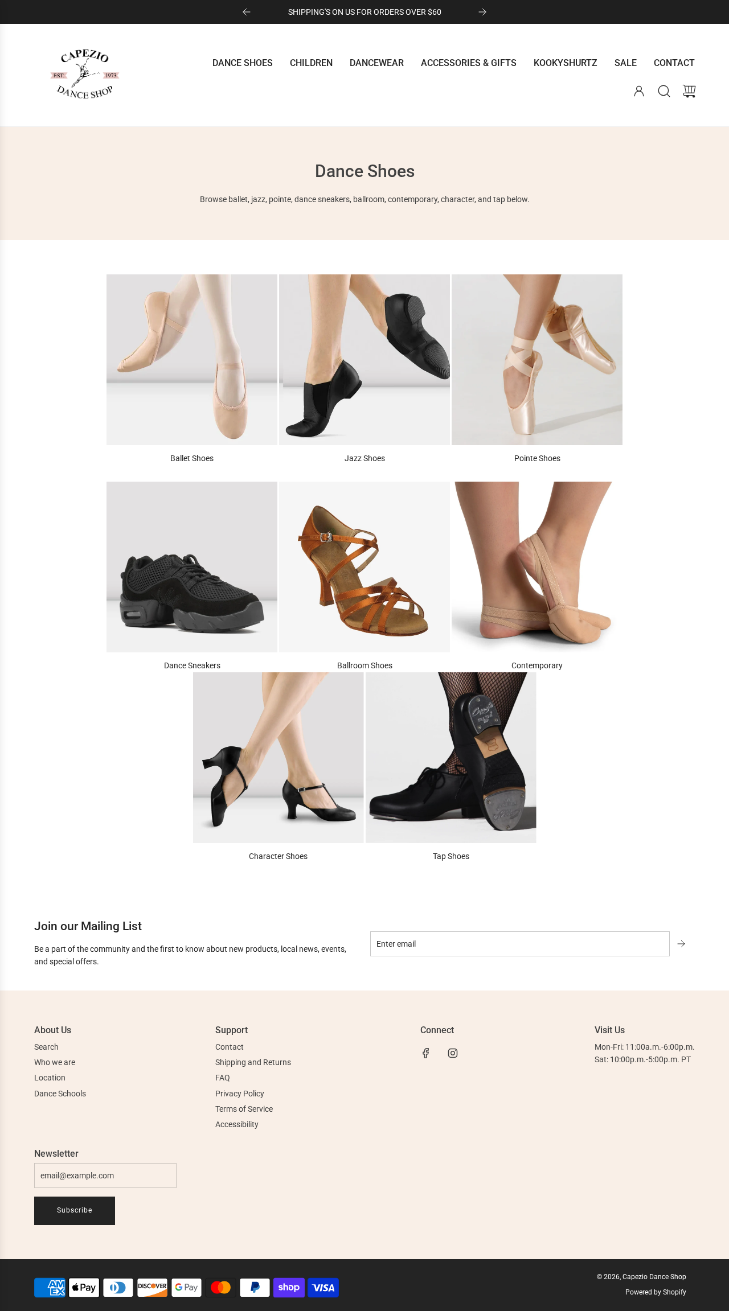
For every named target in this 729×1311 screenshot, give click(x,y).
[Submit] (682, 943)
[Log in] (639, 91)
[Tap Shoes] (451, 757)
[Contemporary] (537, 567)
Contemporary (537, 665)
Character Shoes (278, 856)
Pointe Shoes (537, 458)
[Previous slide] (246, 12)
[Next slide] (482, 12)
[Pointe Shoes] (537, 359)
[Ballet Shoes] (192, 359)
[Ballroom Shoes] (364, 567)
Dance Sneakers (192, 665)
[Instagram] (452, 1053)
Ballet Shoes (192, 458)
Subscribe (74, 1210)
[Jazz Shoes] (364, 359)
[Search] (664, 91)
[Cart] (689, 91)
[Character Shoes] (278, 757)
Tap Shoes (451, 856)
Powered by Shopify (655, 1292)
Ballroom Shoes (364, 665)
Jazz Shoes (365, 458)
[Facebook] (426, 1053)
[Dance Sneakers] (192, 567)
